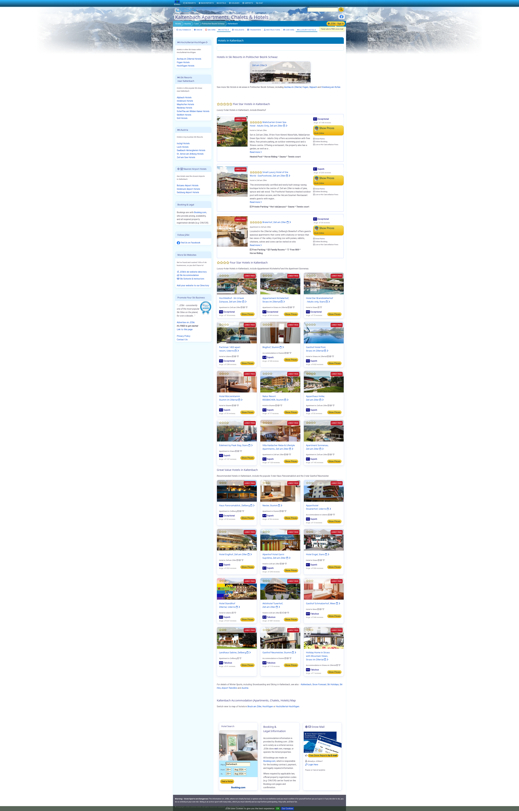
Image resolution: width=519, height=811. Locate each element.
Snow (199, 30)
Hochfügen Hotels (185, 65)
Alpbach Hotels (184, 97)
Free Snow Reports (323, 755)
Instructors (273, 30)
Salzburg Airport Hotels (188, 192)
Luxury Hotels (308, 30)
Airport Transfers (229, 688)
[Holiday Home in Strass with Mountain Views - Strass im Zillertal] (324, 638)
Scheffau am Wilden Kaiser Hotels (193, 111)
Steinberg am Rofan (330, 87)
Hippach (313, 87)
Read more (255, 152)
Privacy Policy (183, 336)
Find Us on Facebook (190, 242)
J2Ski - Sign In (337, 23)
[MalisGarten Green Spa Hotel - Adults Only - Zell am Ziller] (232, 131)
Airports (249, 3)
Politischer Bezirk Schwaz (213, 24)
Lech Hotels (183, 147)
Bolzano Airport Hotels (187, 185)
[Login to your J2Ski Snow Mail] (322, 742)
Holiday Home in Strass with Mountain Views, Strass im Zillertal (318, 656)
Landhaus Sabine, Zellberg (233, 652)
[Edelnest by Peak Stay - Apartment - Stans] (237, 430)
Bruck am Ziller (254, 706)
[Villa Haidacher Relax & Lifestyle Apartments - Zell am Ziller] (280, 430)
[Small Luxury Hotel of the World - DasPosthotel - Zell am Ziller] (232, 181)
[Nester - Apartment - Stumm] (280, 490)
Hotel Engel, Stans (315, 554)
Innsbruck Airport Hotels (188, 189)
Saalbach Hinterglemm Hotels (191, 150)
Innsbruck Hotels (185, 101)
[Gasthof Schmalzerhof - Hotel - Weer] (324, 588)
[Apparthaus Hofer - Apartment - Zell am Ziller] (324, 381)
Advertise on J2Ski (186, 322)
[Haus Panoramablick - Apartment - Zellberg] (237, 490)
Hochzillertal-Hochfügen (287, 706)
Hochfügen (267, 706)
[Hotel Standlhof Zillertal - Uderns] (237, 588)
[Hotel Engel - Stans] (324, 539)
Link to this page (185, 329)
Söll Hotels (182, 118)
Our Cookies (287, 808)
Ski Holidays (333, 684)
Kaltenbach (184, 30)
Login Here (312, 764)
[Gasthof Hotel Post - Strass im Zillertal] (324, 332)
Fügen (305, 87)
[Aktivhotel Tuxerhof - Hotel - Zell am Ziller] (280, 588)
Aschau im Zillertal (293, 87)
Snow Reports (207, 3)
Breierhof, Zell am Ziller (274, 222)
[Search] (341, 9)
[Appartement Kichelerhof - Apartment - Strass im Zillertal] (280, 283)
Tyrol (196, 24)
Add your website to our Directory (193, 285)
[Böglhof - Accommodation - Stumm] (280, 332)
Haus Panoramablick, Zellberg (234, 505)
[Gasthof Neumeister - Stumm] (280, 638)
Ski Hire (212, 30)
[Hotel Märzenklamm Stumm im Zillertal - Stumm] (237, 381)
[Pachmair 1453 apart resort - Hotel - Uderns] (237, 332)
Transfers (255, 30)
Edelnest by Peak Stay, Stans (233, 445)
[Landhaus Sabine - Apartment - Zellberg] (237, 638)
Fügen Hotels (183, 62)
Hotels (178, 24)
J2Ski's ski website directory (193, 272)
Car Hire (289, 30)
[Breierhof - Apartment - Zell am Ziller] (232, 231)
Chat (261, 3)
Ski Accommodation (189, 275)
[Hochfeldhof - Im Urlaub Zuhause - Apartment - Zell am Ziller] (237, 283)
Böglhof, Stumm (271, 347)
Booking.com (200, 212)
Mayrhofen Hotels (185, 104)
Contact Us (182, 339)
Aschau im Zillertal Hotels (189, 59)
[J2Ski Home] (186, 11)
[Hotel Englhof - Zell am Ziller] (237, 539)
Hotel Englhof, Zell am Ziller (233, 554)
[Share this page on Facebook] (341, 17)
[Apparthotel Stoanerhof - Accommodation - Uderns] (324, 490)
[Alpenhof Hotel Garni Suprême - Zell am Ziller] (280, 539)
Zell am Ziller (258, 65)
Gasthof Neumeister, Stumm (277, 652)
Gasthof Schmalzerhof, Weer (321, 603)
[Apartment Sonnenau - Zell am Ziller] (324, 430)
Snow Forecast (319, 684)
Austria (187, 24)
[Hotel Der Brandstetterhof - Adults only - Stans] (324, 283)
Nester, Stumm (270, 505)
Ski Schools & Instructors (191, 278)
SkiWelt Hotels (184, 115)
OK (277, 808)
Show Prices (247, 314)
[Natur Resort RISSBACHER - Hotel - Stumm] (280, 381)
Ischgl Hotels (183, 143)
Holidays (239, 30)
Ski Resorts (190, 3)
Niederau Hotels (184, 107)
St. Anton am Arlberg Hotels (190, 154)
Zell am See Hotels (186, 157)
